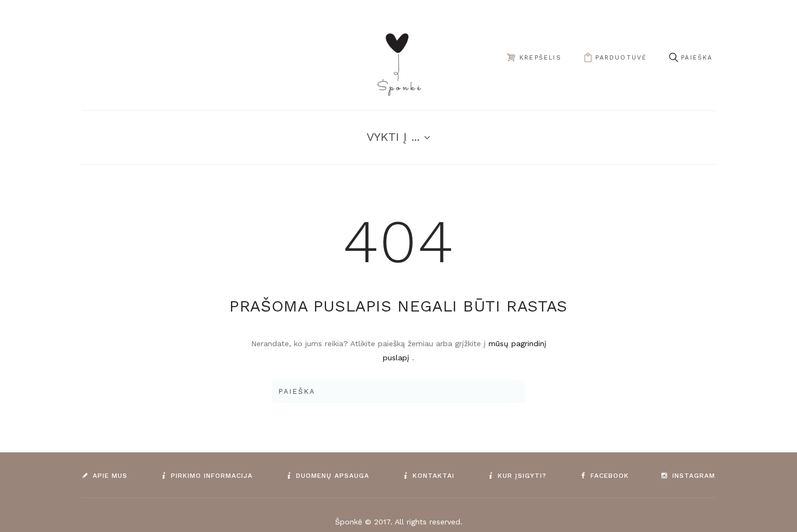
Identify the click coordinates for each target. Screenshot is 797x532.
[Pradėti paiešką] (673, 57)
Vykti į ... (393, 137)
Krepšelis (540, 57)
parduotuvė (621, 57)
